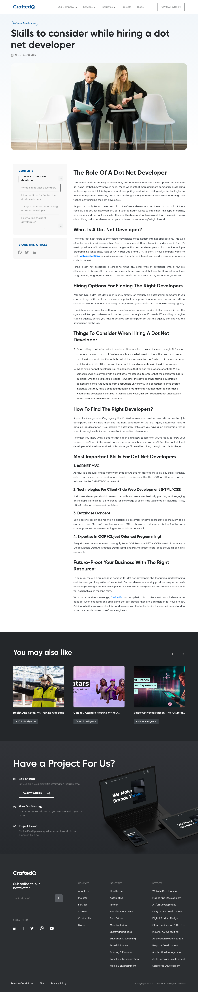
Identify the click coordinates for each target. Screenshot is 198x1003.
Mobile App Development (166, 898)
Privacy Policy (58, 983)
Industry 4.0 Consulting (165, 932)
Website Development (165, 891)
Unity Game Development (167, 911)
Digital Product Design (165, 918)
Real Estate (116, 918)
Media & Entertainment (123, 966)
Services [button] (88, 7)
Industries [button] (107, 7)
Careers (82, 911)
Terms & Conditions (22, 983)
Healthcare (116, 891)
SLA (42, 983)
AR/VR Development (164, 905)
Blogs (81, 925)
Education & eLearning (123, 939)
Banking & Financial (121, 952)
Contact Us (84, 918)
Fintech (114, 905)
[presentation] (173, 654)
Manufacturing (118, 925)
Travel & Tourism (119, 945)
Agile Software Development (168, 959)
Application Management (167, 952)
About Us (83, 891)
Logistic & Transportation (124, 959)
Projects (82, 898)
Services (82, 905)
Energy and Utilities (121, 932)
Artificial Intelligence (25, 721)
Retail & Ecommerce (121, 911)
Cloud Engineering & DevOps (168, 925)
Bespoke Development (165, 945)
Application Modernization (167, 939)
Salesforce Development (166, 966)
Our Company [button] (66, 7)
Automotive (116, 898)
